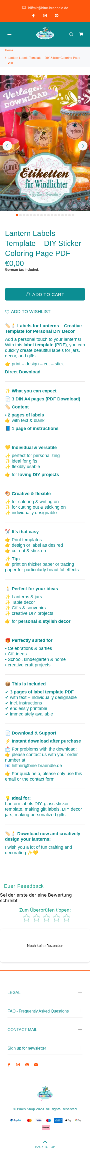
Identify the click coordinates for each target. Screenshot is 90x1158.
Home (9, 50)
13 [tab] (59, 215)
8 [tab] (41, 215)
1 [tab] (17, 215)
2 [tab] (20, 215)
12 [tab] (55, 215)
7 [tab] (38, 215)
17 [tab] (73, 215)
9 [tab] (45, 215)
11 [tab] (52, 215)
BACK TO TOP (45, 1147)
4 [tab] (27, 215)
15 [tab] (66, 215)
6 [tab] (34, 215)
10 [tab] (48, 215)
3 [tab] (24, 215)
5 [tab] (31, 215)
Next (83, 146)
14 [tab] (62, 215)
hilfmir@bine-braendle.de (48, 8)
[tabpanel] (45, 143)
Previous (7, 146)
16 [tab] (69, 215)
